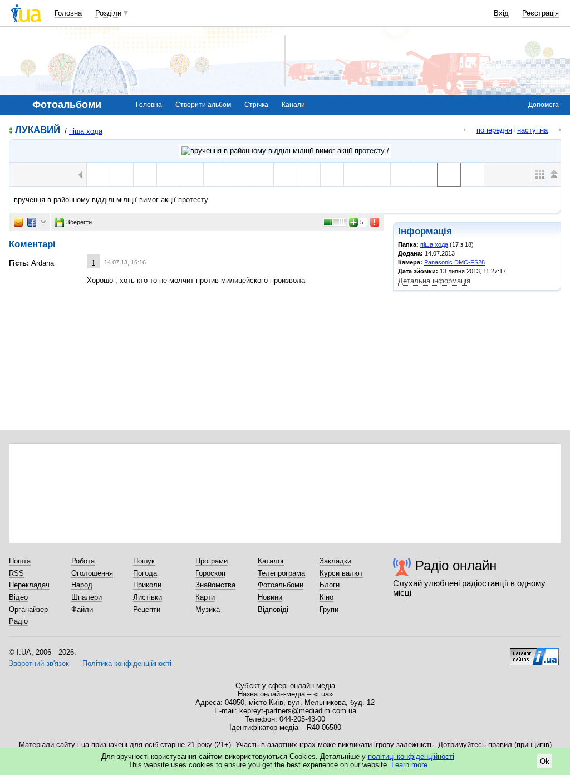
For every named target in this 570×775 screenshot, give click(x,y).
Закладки (335, 561)
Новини (270, 597)
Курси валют (341, 573)
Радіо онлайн (456, 565)
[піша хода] (285, 151)
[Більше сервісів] (43, 222)
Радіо (18, 621)
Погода (145, 573)
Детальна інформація (434, 281)
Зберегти (79, 222)
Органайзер (28, 609)
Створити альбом (203, 105)
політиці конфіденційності (411, 756)
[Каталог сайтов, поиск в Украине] (534, 652)
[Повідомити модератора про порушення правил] (375, 222)
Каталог (271, 561)
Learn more (409, 765)
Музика (207, 609)
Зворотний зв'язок (39, 663)
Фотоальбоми (280, 585)
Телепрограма (281, 573)
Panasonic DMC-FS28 (454, 262)
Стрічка (256, 105)
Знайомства (215, 585)
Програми (211, 561)
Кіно (326, 597)
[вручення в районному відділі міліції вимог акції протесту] (449, 175)
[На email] (18, 222)
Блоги (330, 585)
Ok (544, 761)
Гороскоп (210, 573)
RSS (16, 573)
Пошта (20, 561)
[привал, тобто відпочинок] (472, 175)
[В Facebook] (31, 222)
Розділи (108, 13)
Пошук (144, 561)
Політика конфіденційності (126, 663)
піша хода (85, 131)
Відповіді (273, 609)
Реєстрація (540, 13)
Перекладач (29, 585)
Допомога (543, 105)
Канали (293, 105)
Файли (82, 609)
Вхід (501, 13)
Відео (18, 597)
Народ (81, 585)
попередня (494, 130)
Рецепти (146, 609)
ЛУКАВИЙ (37, 130)
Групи (329, 609)
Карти (205, 597)
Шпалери (86, 597)
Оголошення (92, 573)
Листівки (147, 597)
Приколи (147, 585)
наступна (532, 130)
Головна (68, 13)
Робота (83, 561)
